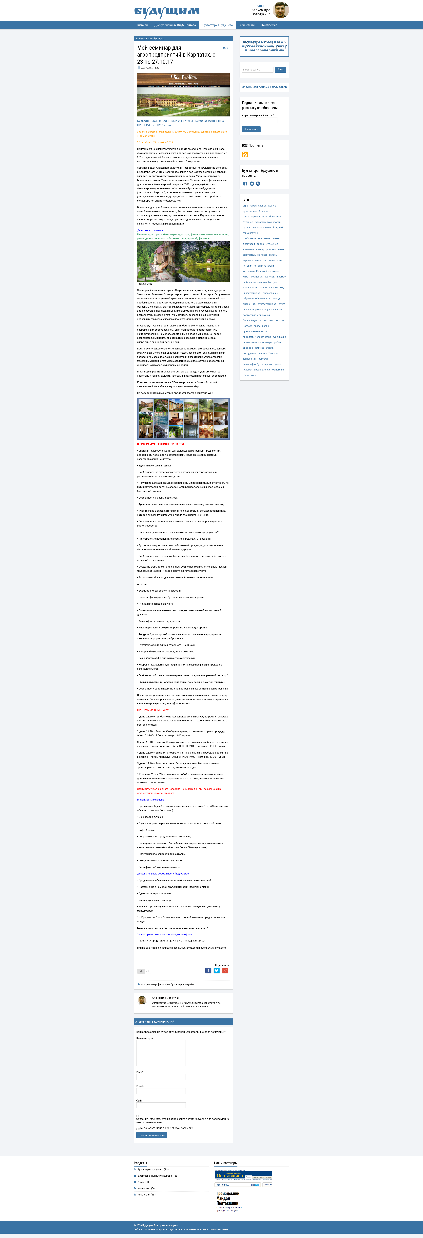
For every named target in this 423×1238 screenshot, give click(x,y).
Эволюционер (262, 369)
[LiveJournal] (258, 184)
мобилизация (250, 287)
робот (277, 342)
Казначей (261, 271)
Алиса (253, 205)
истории (247, 265)
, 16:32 (150, 67)
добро (260, 244)
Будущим (167, 12)
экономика (277, 369)
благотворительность (255, 216)
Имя (139, 1072)
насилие (273, 287)
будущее (248, 222)
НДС (282, 287)
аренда (262, 205)
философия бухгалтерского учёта (176, 984)
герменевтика (250, 233)
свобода (248, 347)
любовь (247, 282)
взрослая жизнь (262, 227)
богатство (275, 216)
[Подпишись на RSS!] (245, 154)
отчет (282, 304)
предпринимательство (255, 331)
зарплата (248, 260)
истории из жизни (264, 265)
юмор (254, 375)
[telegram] (252, 184)
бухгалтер (260, 222)
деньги (276, 238)
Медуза (272, 282)
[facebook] (245, 184)
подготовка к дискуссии (256, 315)
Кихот (246, 276)
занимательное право (255, 254)
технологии (249, 358)
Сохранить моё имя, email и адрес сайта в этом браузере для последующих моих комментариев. (182, 1120)
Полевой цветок (252, 320)
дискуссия (249, 244)
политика (268, 320)
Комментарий (145, 1038)
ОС (254, 304)
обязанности (262, 298)
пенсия (247, 309)
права (257, 326)
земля (258, 260)
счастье (262, 353)
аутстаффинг (250, 211)
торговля (262, 358)
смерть (270, 347)
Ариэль (272, 205)
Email (140, 1086)
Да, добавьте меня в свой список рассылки (165, 1128)
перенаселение (273, 309)
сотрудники (249, 353)
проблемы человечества (257, 337)
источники (249, 271)
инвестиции (275, 260)
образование (270, 293)
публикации (279, 337)
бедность (264, 211)
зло (265, 260)
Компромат (269, 25)
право (265, 326)
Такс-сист (274, 353)
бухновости (274, 222)
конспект (270, 276)
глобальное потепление (256, 238)
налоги (264, 287)
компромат (257, 276)
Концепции (247, 25)
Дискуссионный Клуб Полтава (175, 25)
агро (143, 984)
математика (260, 282)
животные (248, 249)
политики (280, 320)
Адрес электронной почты (258, 115)
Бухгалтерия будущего (217, 25)
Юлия (246, 375)
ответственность (267, 304)
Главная (142, 25)
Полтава (247, 326)
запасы (273, 254)
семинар (152, 984)
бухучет (247, 227)
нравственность (252, 293)
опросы (247, 304)
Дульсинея (272, 244)
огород (276, 298)
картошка (274, 271)
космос (281, 276)
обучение (248, 298)
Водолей (278, 227)
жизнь (281, 249)
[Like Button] (141, 971)
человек (247, 369)
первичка (257, 309)
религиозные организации (257, 342)
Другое (142, 1182)
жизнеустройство (266, 249)
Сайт (139, 1100)
